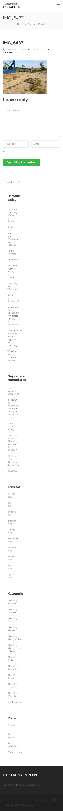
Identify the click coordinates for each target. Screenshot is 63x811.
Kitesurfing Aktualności (12, 602)
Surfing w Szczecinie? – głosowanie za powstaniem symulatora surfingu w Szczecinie (12, 310)
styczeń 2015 (11, 576)
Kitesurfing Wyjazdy (12, 694)
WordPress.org (12, 752)
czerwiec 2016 (11, 558)
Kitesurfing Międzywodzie (12, 638)
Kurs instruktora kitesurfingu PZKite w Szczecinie (12, 213)
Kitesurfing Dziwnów (12, 611)
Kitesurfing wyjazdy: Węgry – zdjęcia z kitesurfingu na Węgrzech (12, 277)
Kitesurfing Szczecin (16, 49)
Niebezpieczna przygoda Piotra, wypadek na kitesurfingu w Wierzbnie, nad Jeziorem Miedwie (12, 345)
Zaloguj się (11, 726)
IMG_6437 (13, 42)
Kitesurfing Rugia (12, 658)
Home (20, 24)
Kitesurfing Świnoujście (12, 667)
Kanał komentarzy (12, 744)
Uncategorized (12, 702)
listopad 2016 (11, 531)
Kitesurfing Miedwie (12, 629)
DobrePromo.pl (29, 805)
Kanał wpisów (11, 735)
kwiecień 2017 (11, 513)
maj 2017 (9, 504)
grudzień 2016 (11, 522)
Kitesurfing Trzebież (12, 685)
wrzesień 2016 (11, 549)
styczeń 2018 (11, 495)
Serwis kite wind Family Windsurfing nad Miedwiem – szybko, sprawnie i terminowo (12, 243)
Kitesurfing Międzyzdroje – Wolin (12, 648)
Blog (30, 24)
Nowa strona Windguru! (12, 426)
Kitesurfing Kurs (12, 620)
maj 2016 (9, 567)
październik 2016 (12, 540)
